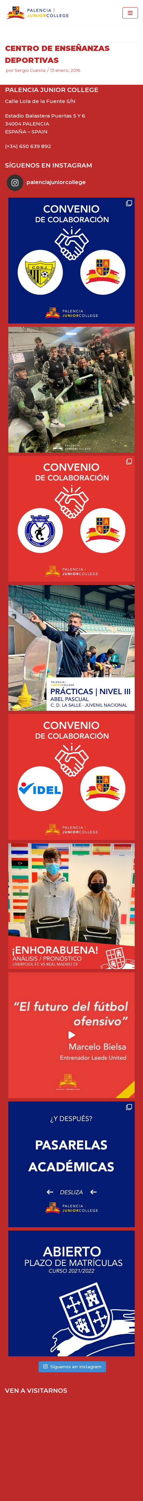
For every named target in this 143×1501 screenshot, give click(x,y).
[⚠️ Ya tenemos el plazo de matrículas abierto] (71, 1293)
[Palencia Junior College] (38, 13)
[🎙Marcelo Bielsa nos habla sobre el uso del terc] (71, 1035)
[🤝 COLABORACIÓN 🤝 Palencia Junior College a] (71, 777)
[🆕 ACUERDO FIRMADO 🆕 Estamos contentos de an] (71, 519)
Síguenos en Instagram (75, 1366)
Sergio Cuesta (30, 70)
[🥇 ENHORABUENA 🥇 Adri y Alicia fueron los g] (71, 906)
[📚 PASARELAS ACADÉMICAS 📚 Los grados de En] (71, 1164)
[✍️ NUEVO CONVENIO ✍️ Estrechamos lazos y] (71, 260)
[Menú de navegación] (130, 13)
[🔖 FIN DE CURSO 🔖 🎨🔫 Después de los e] (71, 390)
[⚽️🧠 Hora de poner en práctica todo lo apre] (71, 648)
